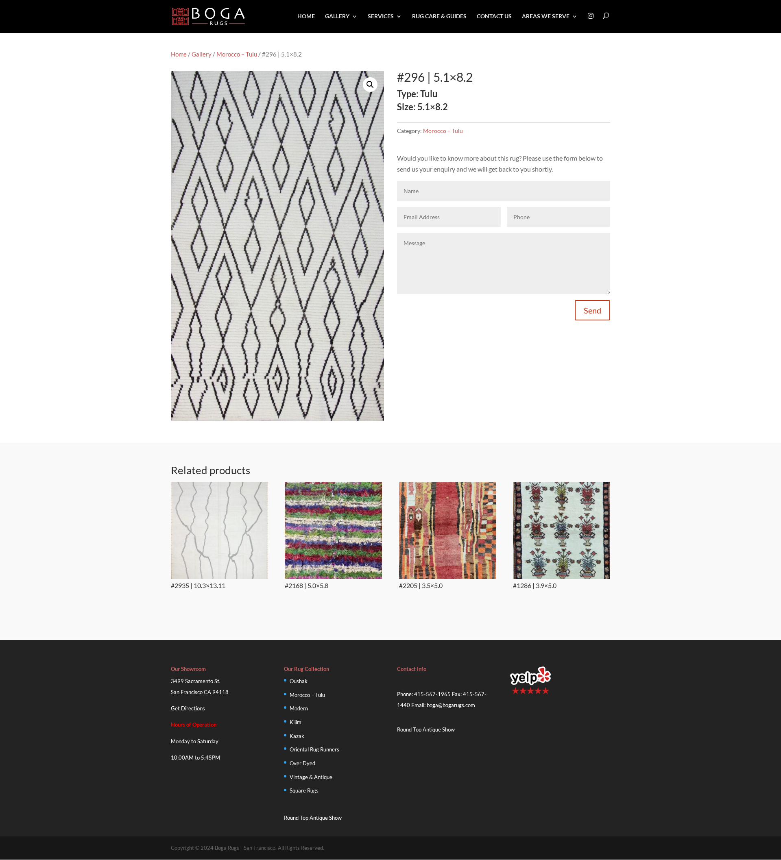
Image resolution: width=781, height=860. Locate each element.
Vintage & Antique (311, 777)
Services (381, 16)
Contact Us (494, 16)
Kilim (295, 722)
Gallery (337, 16)
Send (592, 310)
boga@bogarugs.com (451, 705)
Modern (299, 708)
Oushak (299, 681)
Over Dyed (302, 763)
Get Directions (188, 708)
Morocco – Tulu (236, 54)
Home (306, 16)
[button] (370, 84)
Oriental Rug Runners (314, 749)
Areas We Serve (545, 16)
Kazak (297, 736)
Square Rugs (304, 790)
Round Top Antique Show (313, 817)
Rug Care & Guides (439, 16)
